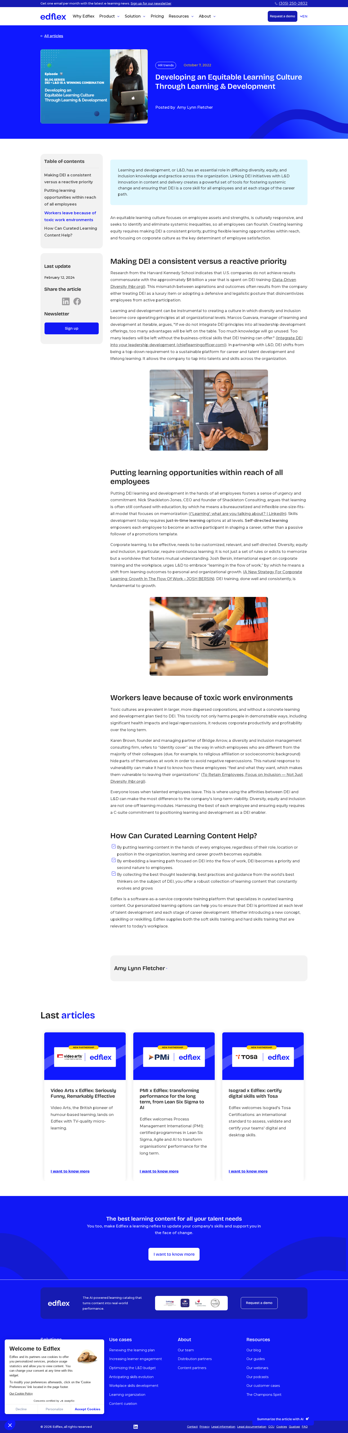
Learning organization (127, 1395)
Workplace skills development (133, 1386)
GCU (271, 1426)
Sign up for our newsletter (151, 3)
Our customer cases (263, 1386)
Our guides (255, 1359)
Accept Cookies (87, 1409)
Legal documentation (251, 1426)
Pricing (157, 16)
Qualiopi (294, 1426)
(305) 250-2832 (293, 3)
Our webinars (257, 1368)
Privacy (205, 1426)
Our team (186, 1350)
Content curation (123, 1404)
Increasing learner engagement (135, 1359)
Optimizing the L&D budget (132, 1368)
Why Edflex (83, 16)
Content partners (192, 1368)
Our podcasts (257, 1377)
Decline (21, 1409)
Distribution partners (195, 1359)
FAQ (305, 1426)
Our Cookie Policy (21, 1393)
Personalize (54, 1409)
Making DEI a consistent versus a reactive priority (68, 178)
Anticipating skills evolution (131, 1377)
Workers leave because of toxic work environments (70, 216)
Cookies (281, 1426)
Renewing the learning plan (132, 1350)
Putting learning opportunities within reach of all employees (70, 197)
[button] (10, 1425)
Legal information (223, 1426)
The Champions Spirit (263, 1395)
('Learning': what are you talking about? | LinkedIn (237, 513)
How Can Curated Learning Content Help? (70, 231)
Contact (192, 1426)
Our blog (253, 1350)
